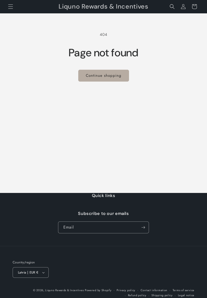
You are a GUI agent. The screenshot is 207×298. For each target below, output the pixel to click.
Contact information (154, 290)
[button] (10, 6)
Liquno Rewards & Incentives (64, 290)
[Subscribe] (143, 227)
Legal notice (186, 295)
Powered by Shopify (98, 290)
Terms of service (183, 290)
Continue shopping (103, 75)
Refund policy (137, 295)
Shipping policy (162, 295)
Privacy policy (126, 290)
